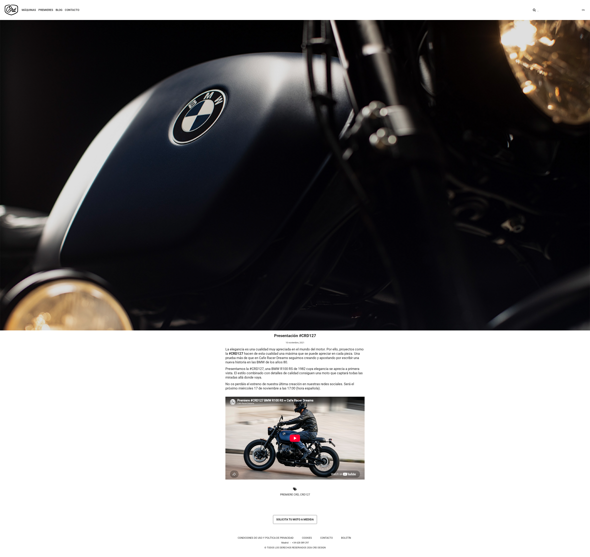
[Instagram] (555, 10)
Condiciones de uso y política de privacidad (266, 537)
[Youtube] (560, 10)
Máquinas (29, 10)
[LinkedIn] (577, 10)
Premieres (45, 10)
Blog (59, 10)
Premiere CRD (289, 494)
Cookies (307, 537)
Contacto (72, 10)
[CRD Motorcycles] (11, 10)
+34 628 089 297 (300, 542)
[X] (571, 10)
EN (583, 10)
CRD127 (305, 494)
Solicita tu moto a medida (295, 519)
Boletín (346, 537)
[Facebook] (566, 10)
